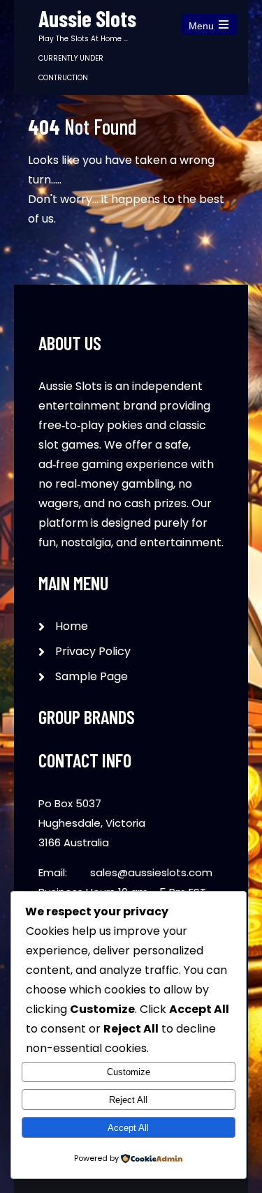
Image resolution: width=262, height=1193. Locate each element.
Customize (128, 1072)
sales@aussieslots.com (151, 872)
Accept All (128, 1128)
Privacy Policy (93, 651)
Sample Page (91, 676)
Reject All (128, 1100)
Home (71, 626)
